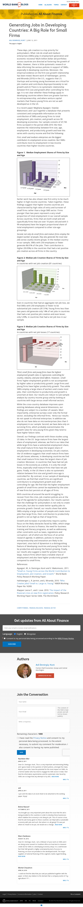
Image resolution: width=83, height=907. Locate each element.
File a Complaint (75, 894)
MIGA (34, 901)
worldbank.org (73, 1)
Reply (65, 779)
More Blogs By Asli (44, 676)
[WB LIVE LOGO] (74, 5)
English (19, 44)
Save (21, 752)
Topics (56, 5)
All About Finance (50, 14)
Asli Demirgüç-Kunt (17, 40)
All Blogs (48, 5)
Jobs (34, 894)
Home (40, 5)
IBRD (21, 901)
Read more (55, 777)
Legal (4, 894)
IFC (30, 901)
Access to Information (25, 894)
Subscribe (12, 644)
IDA (26, 901)
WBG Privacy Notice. (66, 638)
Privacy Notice (40, 738)
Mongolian (31, 634)
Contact (64, 5)
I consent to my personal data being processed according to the (40, 638)
